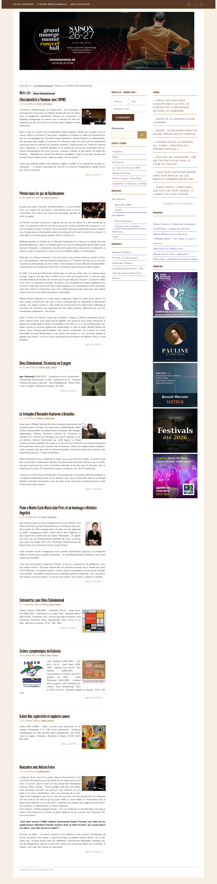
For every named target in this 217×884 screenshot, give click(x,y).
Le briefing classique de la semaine (129, 183)
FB (189, 4)
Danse (115, 157)
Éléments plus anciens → (179, 204)
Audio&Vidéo (118, 215)
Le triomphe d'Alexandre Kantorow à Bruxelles (47, 414)
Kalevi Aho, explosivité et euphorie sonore (45, 716)
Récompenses (118, 199)
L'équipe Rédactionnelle (52, 4)
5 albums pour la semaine (127, 226)
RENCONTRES (158, 213)
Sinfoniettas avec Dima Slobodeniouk (42, 600)
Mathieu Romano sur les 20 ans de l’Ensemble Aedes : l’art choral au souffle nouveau (175, 239)
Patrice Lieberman (46, 418)
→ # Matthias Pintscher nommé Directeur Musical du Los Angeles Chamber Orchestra (174, 175)
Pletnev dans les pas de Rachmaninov (42, 193)
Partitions (117, 231)
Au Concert (118, 162)
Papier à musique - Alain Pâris (127, 178)
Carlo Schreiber (44, 104)
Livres (115, 236)
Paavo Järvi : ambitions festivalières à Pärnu (175, 259)
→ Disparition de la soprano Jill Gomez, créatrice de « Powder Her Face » (173, 145)
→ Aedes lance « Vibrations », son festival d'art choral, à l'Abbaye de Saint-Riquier (174, 190)
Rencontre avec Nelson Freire (37, 767)
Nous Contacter (80, 4)
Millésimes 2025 (123, 205)
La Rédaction (43, 771)
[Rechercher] (142, 134)
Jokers (118, 210)
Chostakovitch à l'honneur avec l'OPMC (43, 99)
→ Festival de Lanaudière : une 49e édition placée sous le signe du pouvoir (175, 160)
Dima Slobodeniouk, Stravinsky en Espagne (45, 363)
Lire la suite (94, 175)
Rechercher (118, 128)
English (116, 278)
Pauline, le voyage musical (125, 257)
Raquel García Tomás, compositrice (171, 254)
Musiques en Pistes (121, 252)
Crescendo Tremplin (122, 263)
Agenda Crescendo (121, 173)
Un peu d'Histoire (23, 4)
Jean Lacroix (47, 720)
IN (201, 4)
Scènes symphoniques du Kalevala (40, 651)
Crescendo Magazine (43, 86)
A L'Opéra (117, 151)
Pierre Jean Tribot (48, 367)
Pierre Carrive (51, 198)
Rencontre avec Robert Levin (168, 248)
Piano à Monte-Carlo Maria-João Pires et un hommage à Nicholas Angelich (58, 510)
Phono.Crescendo (123, 221)
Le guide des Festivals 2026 (126, 167)
